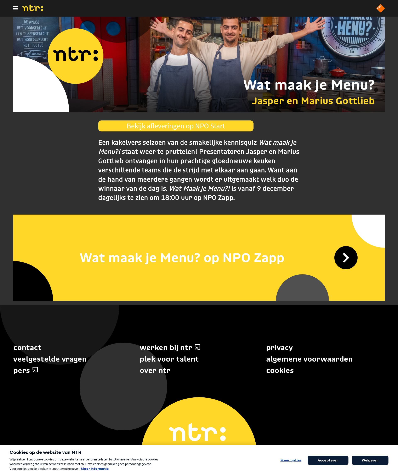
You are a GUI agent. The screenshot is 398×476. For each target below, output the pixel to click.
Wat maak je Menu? (309, 84)
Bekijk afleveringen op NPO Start (176, 125)
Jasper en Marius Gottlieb (313, 100)
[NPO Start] (380, 11)
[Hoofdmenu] (15, 8)
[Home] (32, 10)
